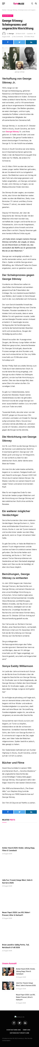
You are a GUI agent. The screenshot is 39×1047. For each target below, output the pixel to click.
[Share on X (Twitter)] (19, 42)
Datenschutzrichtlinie (19, 1033)
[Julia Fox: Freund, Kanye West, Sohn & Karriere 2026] (19, 867)
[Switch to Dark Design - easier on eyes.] (32, 3)
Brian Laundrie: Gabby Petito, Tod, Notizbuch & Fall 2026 (15, 946)
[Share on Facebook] (7, 42)
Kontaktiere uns (14, 1030)
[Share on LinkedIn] (31, 42)
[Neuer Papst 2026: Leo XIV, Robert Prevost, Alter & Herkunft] (19, 899)
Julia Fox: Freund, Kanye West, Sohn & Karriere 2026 (17, 881)
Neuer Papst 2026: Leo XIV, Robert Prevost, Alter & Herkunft (16, 914)
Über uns (26, 1030)
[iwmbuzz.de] (18, 3)
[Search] (36, 3)
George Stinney (12, 132)
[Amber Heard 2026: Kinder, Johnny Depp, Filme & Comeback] (19, 835)
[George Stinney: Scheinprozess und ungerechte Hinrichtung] (19, 58)
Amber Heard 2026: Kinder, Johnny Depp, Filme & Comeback (18, 849)
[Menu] (3, 3)
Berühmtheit (7, 15)
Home (4, 10)
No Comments (18, 36)
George (11, 33)
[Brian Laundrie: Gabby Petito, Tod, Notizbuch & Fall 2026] (19, 932)
